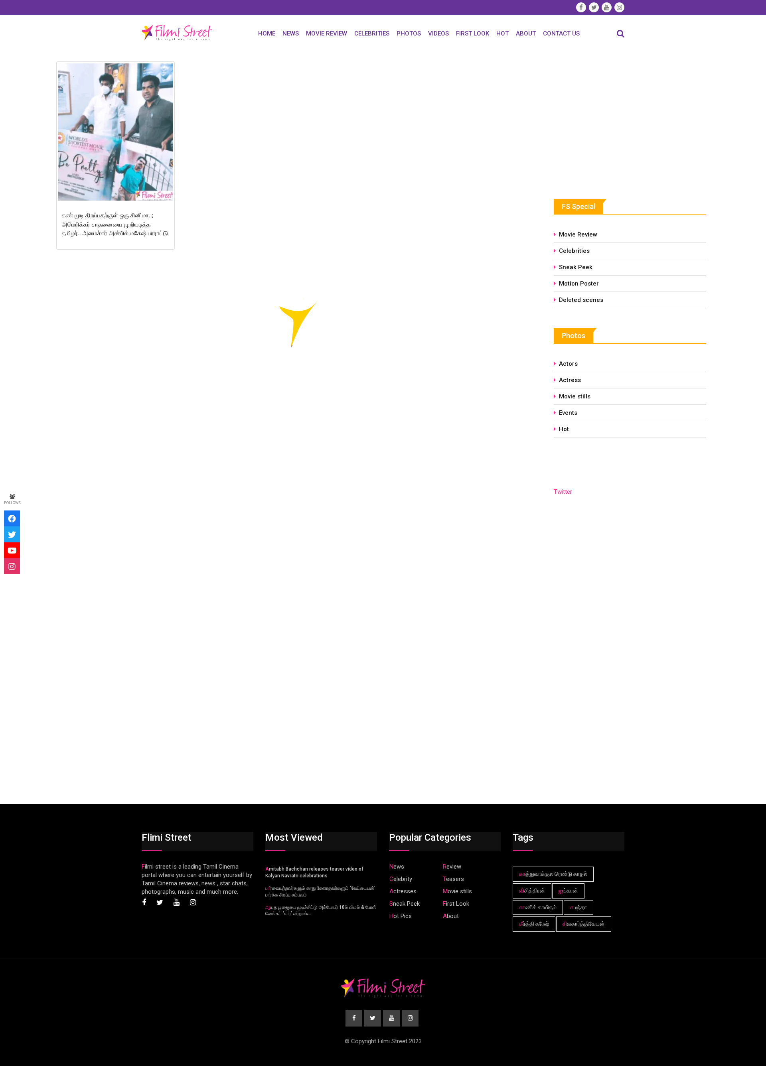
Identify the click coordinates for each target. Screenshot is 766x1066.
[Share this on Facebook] (12, 518)
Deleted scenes (581, 299)
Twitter (563, 491)
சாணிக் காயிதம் (538, 907)
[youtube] (12, 550)
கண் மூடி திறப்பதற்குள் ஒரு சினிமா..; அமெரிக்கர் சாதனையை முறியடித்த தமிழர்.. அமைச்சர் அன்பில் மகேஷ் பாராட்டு (115, 224)
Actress (570, 380)
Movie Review (326, 33)
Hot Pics (400, 916)
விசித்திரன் (532, 890)
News (290, 33)
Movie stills (574, 396)
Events (568, 412)
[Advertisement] (613, 118)
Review (452, 866)
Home (266, 33)
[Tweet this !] (12, 534)
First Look (472, 33)
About (526, 33)
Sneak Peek (575, 267)
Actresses (403, 891)
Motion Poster (579, 283)
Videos (438, 33)
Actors (568, 363)
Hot (502, 33)
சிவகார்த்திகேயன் (584, 923)
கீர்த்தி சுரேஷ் (534, 923)
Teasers (453, 879)
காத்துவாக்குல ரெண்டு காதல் (553, 874)
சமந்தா (578, 907)
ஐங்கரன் (568, 890)
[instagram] (12, 566)
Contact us (561, 33)
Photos (409, 33)
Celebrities (371, 33)
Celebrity (400, 879)
